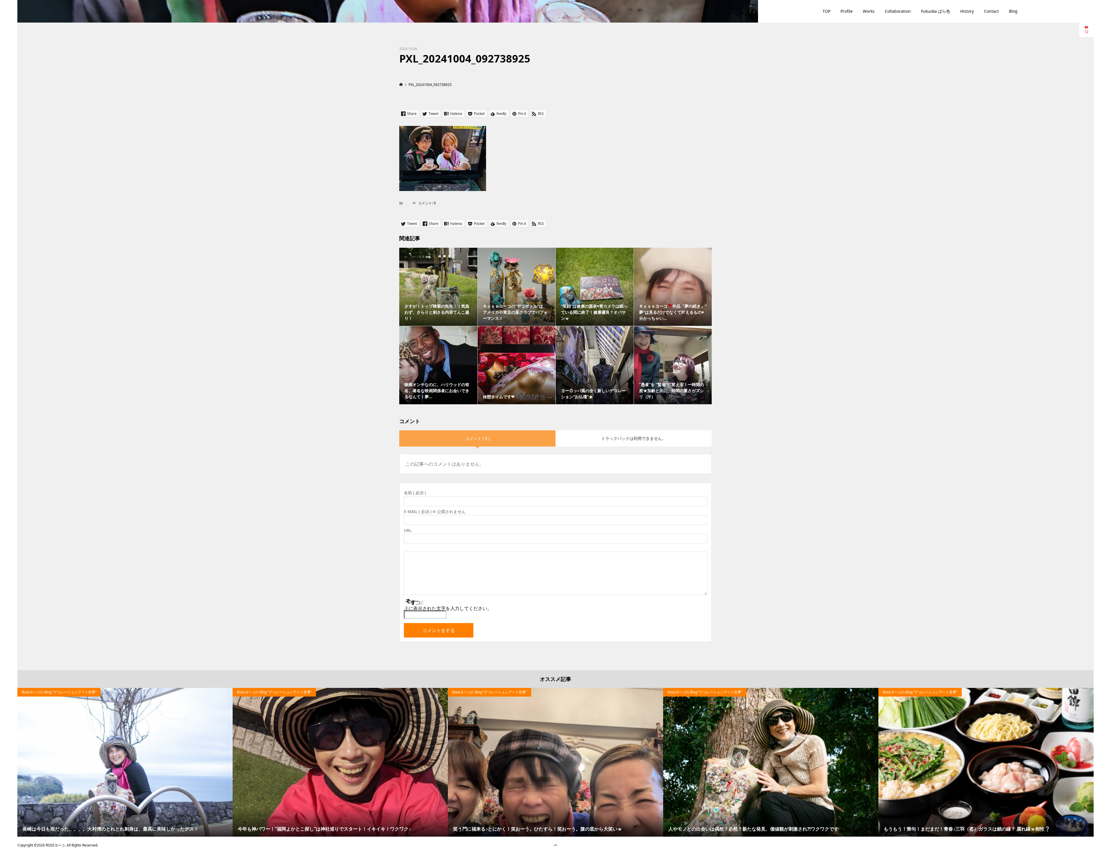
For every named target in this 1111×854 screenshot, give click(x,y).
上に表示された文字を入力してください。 (448, 608)
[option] (125, 762)
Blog (1013, 11)
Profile (846, 11)
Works (869, 11)
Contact (991, 11)
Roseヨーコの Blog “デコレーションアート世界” (59, 692)
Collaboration (898, 11)
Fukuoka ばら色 (935, 11)
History (967, 11)
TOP (826, 11)
